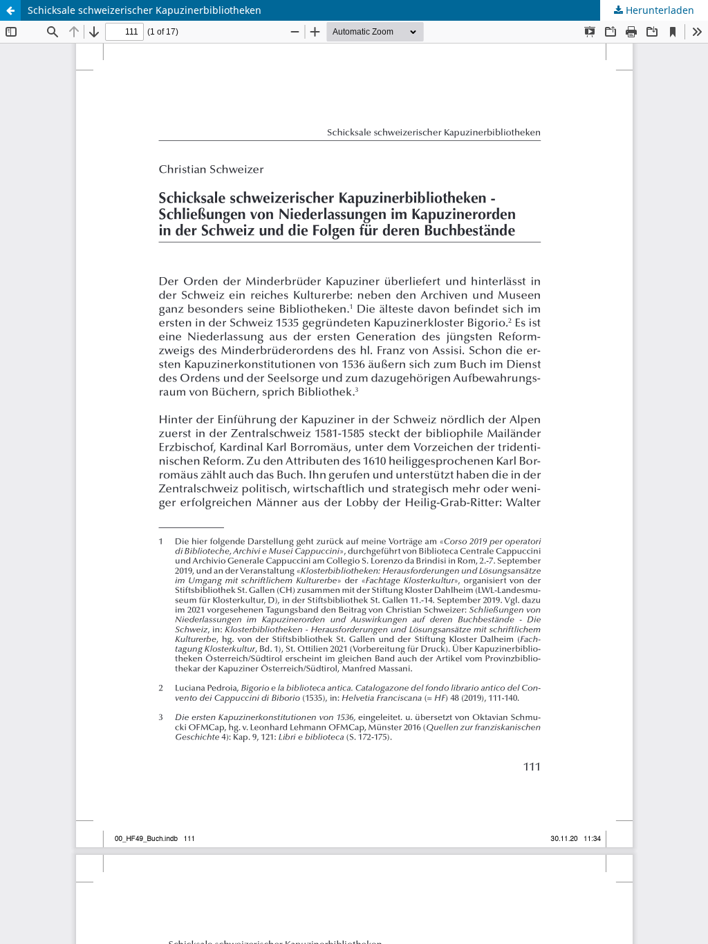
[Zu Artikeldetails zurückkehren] (10, 10)
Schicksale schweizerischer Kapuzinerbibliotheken (144, 10)
